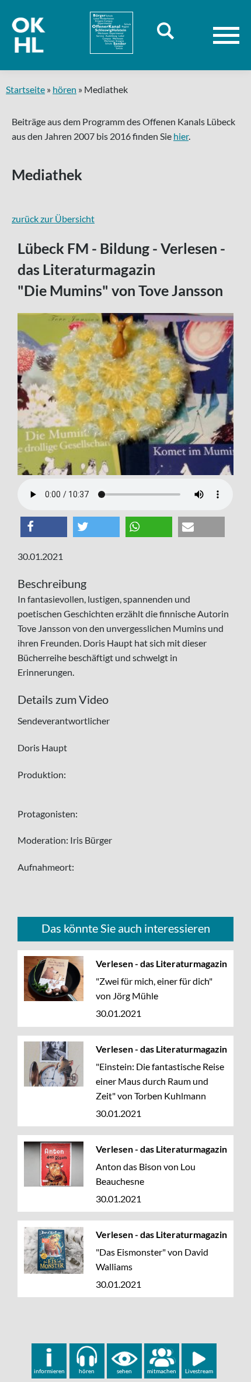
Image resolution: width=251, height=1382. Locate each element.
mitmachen (161, 1370)
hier (181, 136)
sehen (124, 1370)
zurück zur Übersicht (53, 218)
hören (64, 89)
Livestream (199, 1370)
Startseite (25, 89)
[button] (43, 527)
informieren (49, 1370)
